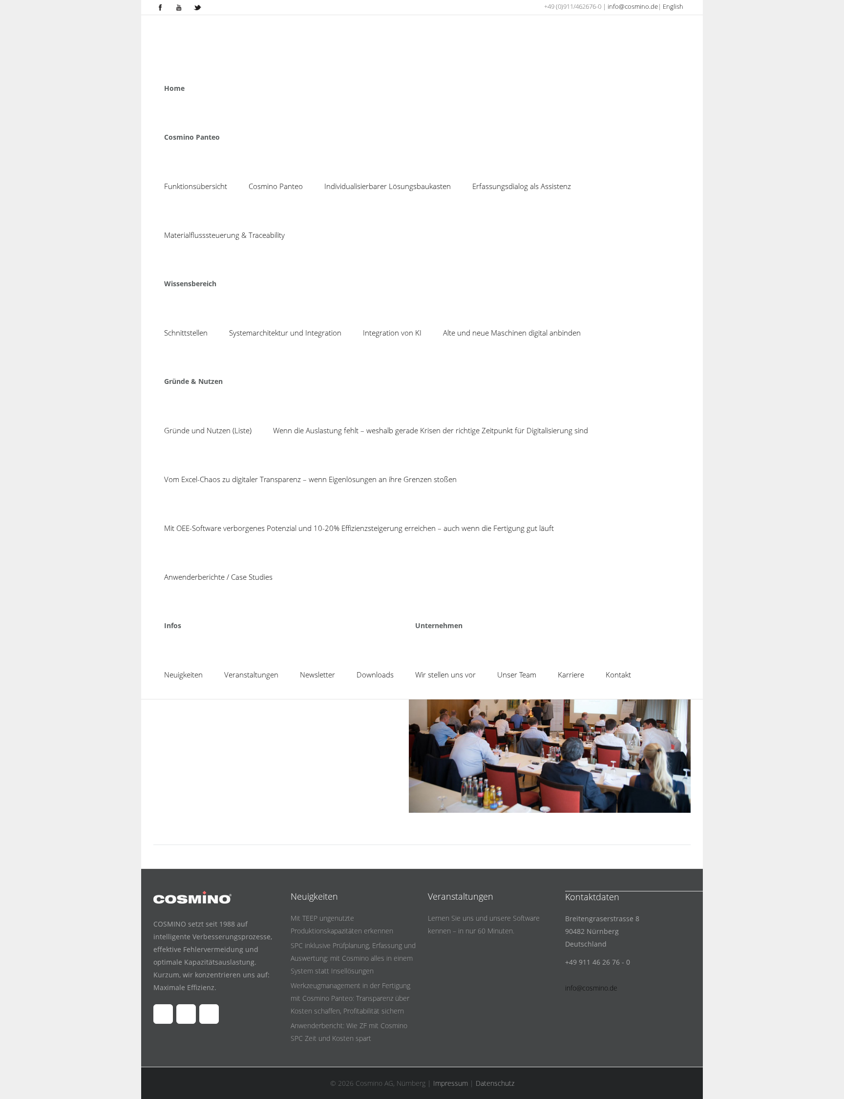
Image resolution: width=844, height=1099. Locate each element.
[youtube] (179, 7)
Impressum (450, 1083)
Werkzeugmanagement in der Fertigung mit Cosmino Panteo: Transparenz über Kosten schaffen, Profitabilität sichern (350, 998)
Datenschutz (495, 1083)
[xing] (197, 7)
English (673, 6)
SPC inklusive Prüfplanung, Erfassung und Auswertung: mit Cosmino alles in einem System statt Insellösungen (353, 958)
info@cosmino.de (633, 6)
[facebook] (160, 7)
